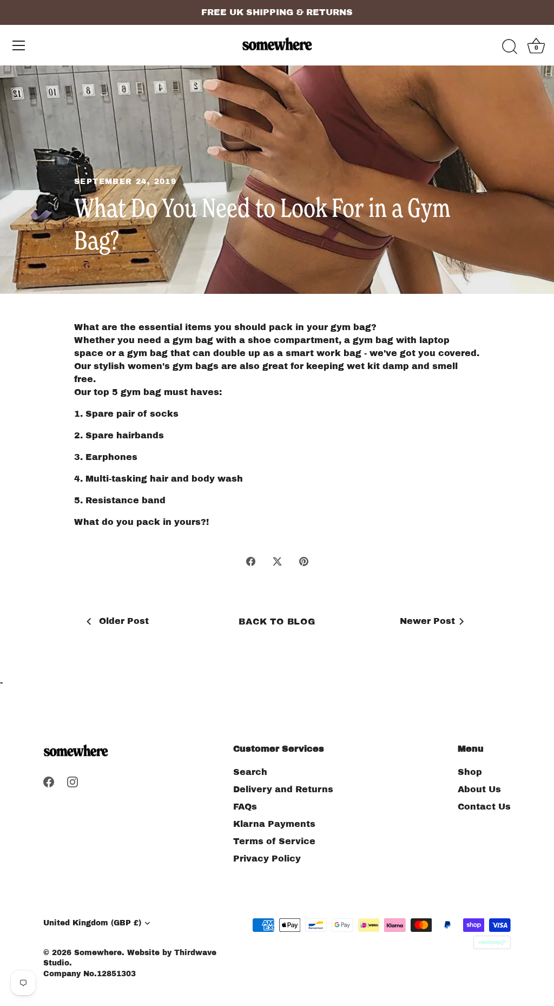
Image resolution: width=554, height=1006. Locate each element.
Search (250, 772)
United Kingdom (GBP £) (92, 923)
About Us (479, 789)
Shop (470, 772)
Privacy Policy (267, 858)
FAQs (245, 806)
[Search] (510, 47)
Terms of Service (274, 841)
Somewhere (98, 953)
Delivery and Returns (283, 789)
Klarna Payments (274, 824)
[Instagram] (72, 781)
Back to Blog (277, 621)
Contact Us (484, 806)
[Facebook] (48, 781)
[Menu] (19, 45)
